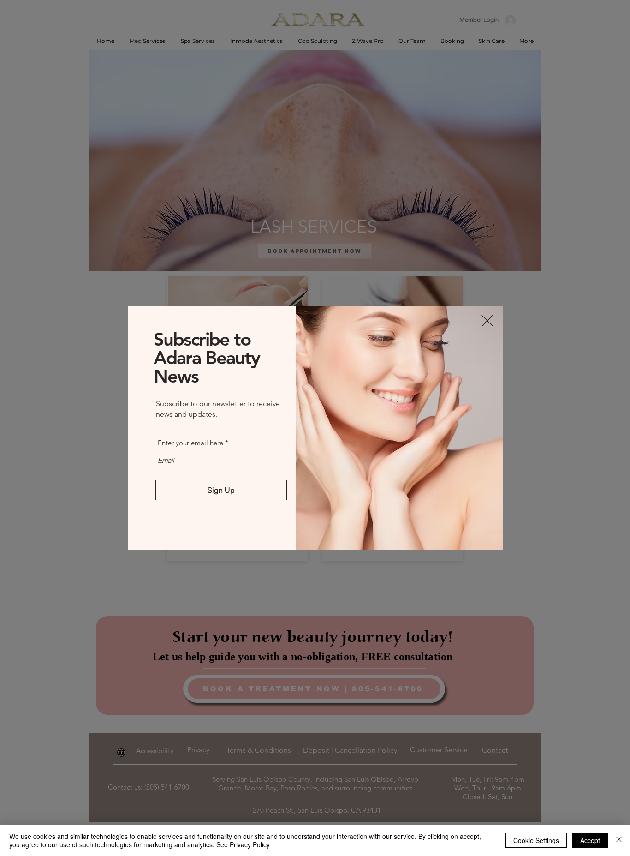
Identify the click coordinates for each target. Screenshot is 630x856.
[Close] (618, 840)
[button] (487, 320)
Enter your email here (190, 442)
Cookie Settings (536, 840)
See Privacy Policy (243, 844)
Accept (590, 840)
